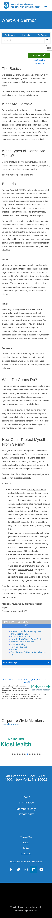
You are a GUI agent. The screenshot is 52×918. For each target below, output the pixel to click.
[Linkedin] (33, 869)
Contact (26, 848)
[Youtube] (41, 869)
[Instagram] (26, 869)
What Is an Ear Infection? (22, 641)
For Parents (10, 35)
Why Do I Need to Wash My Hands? (27, 631)
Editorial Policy (8, 680)
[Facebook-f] (10, 869)
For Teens (42, 35)
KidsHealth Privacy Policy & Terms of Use (33, 680)
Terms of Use (26, 837)
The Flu (14, 649)
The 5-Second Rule (19, 634)
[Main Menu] (45, 5)
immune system (25, 569)
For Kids (26, 35)
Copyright (26, 682)
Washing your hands (36, 489)
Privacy (26, 842)
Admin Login (26, 853)
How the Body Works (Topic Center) (27, 639)
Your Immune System (20, 636)
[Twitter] (18, 869)
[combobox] (25, 40)
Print (5, 662)
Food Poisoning (18, 644)
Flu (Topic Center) (19, 647)
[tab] (26, 626)
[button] (10, 724)
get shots (12, 558)
